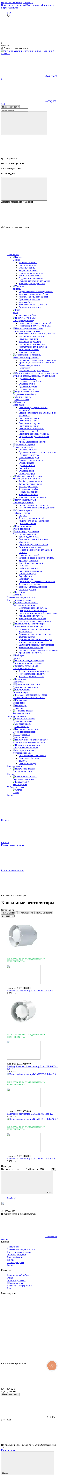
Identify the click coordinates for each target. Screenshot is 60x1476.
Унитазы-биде (26, 302)
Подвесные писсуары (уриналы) (35, 323)
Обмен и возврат (33, 5)
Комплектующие (27, 352)
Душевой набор (26, 463)
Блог (16, 7)
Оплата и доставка (16, 5)
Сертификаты (25, 576)
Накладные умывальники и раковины (37, 360)
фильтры (23, 761)
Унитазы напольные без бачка (33, 294)
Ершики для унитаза (29, 536)
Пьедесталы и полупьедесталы (34, 370)
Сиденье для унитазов (30, 307)
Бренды (11, 795)
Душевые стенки (27, 383)
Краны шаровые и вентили (32, 441)
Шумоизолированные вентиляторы (36, 645)
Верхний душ (25, 468)
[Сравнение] (24, 189)
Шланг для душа (27, 473)
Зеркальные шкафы (28, 489)
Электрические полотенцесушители (37, 507)
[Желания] (30, 214)
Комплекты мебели (28, 494)
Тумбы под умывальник (31, 484)
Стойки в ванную (27, 573)
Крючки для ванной (28, 560)
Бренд (49, 1192)
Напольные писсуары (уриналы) (35, 325)
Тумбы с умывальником (30, 481)
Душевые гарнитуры (29, 455)
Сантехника (13, 254)
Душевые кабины (27, 378)
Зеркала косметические (30, 584)
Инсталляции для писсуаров (33, 347)
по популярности (25, 913)
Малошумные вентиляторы (32, 618)
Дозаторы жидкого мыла (31, 547)
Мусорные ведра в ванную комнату (36, 558)
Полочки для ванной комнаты (33, 539)
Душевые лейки (27, 470)
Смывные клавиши (28, 339)
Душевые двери (26, 389)
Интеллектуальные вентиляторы (35, 621)
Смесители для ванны (29, 418)
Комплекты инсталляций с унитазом (37, 333)
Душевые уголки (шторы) (31, 381)
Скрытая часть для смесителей (34, 436)
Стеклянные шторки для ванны (34, 281)
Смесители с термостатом (31, 428)
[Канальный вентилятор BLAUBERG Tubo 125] (33, 1074)
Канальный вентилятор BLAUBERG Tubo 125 (30, 1114)
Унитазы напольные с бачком (33, 296)
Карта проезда (8, 1450)
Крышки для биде (27, 315)
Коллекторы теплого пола (31, 676)
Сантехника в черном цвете (21, 597)
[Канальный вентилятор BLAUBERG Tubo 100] (33, 936)
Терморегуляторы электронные (34, 671)
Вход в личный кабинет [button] (19, 1275)
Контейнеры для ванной (31, 563)
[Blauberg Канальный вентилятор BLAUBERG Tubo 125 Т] (33, 1011)
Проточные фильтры (29, 758)
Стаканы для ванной (29, 555)
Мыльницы (24, 542)
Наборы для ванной (28, 568)
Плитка (10, 774)
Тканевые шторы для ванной (33, 587)
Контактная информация (19, 1285)
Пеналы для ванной (28, 492)
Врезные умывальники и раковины (36, 362)
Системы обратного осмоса (32, 755)
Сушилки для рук (27, 589)
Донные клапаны (27, 523)
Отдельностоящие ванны (31, 278)
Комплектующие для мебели (33, 497)
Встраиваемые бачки (29, 349)
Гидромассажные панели (31, 460)
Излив (22, 439)
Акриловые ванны (28, 262)
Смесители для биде (29, 426)
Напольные (24, 368)
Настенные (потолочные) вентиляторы (38, 613)
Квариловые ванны (28, 270)
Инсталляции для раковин (32, 344)
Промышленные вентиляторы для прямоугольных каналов (35, 640)
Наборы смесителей (28, 431)
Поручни (23, 565)
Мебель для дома (15, 787)
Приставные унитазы (29, 299)
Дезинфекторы (26, 579)
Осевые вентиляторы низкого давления (38, 650)
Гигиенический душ (29, 457)
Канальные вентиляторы (31, 616)
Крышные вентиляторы (30, 652)
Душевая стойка (27, 465)
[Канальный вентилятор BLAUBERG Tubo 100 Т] (33, 1119)
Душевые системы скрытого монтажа (37, 452)
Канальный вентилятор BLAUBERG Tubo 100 (30, 990)
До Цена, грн (32, 1169)
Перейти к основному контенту (17, 2)
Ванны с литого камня (30, 275)
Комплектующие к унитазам (33, 304)
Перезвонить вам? (10, 107)
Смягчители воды (27, 763)
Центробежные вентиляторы (33, 608)
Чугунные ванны (27, 265)
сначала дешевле (44, 913)
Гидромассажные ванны (31, 273)
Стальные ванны (27, 267)
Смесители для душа (29, 420)
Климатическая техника (19, 600)
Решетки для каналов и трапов (34, 521)
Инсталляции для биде (30, 341)
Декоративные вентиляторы (33, 610)
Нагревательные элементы (32, 674)
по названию (7, 916)
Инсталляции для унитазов (32, 336)
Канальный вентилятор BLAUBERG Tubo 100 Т (31, 1158)
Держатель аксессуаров (30, 571)
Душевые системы (28, 449)
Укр (9, 12)
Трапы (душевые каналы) (31, 518)
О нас (4, 5)
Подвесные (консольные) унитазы (36, 291)
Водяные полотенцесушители (33, 505)
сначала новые (9, 913)
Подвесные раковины (29, 365)
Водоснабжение (15, 766)
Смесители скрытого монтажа (34, 434)
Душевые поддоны (28, 386)
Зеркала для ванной (28, 486)
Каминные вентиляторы (31, 647)
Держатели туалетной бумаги (33, 544)
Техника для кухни (16, 716)
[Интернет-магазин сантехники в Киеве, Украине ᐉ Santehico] (15, 1208)
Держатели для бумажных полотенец (37, 581)
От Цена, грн (7, 1169)
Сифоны (23, 515)
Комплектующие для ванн (32, 283)
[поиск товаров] (24, 123)
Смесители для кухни (29, 423)
